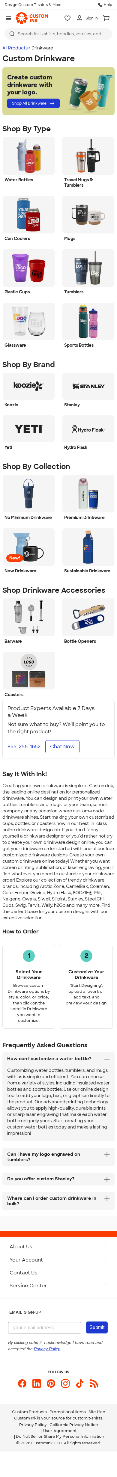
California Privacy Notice (74, 1424)
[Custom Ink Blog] (94, 1383)
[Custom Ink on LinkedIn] (36, 1383)
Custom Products (29, 1411)
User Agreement (59, 1430)
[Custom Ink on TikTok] (80, 1383)
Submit (96, 1327)
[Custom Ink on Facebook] (22, 1383)
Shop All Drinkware (29, 103)
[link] (32, 18)
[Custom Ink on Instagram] (65, 1383)
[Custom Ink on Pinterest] (51, 1383)
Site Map (96, 1411)
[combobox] (58, 34)
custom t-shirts (87, 1418)
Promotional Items (68, 1411)
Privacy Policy (33, 1424)
